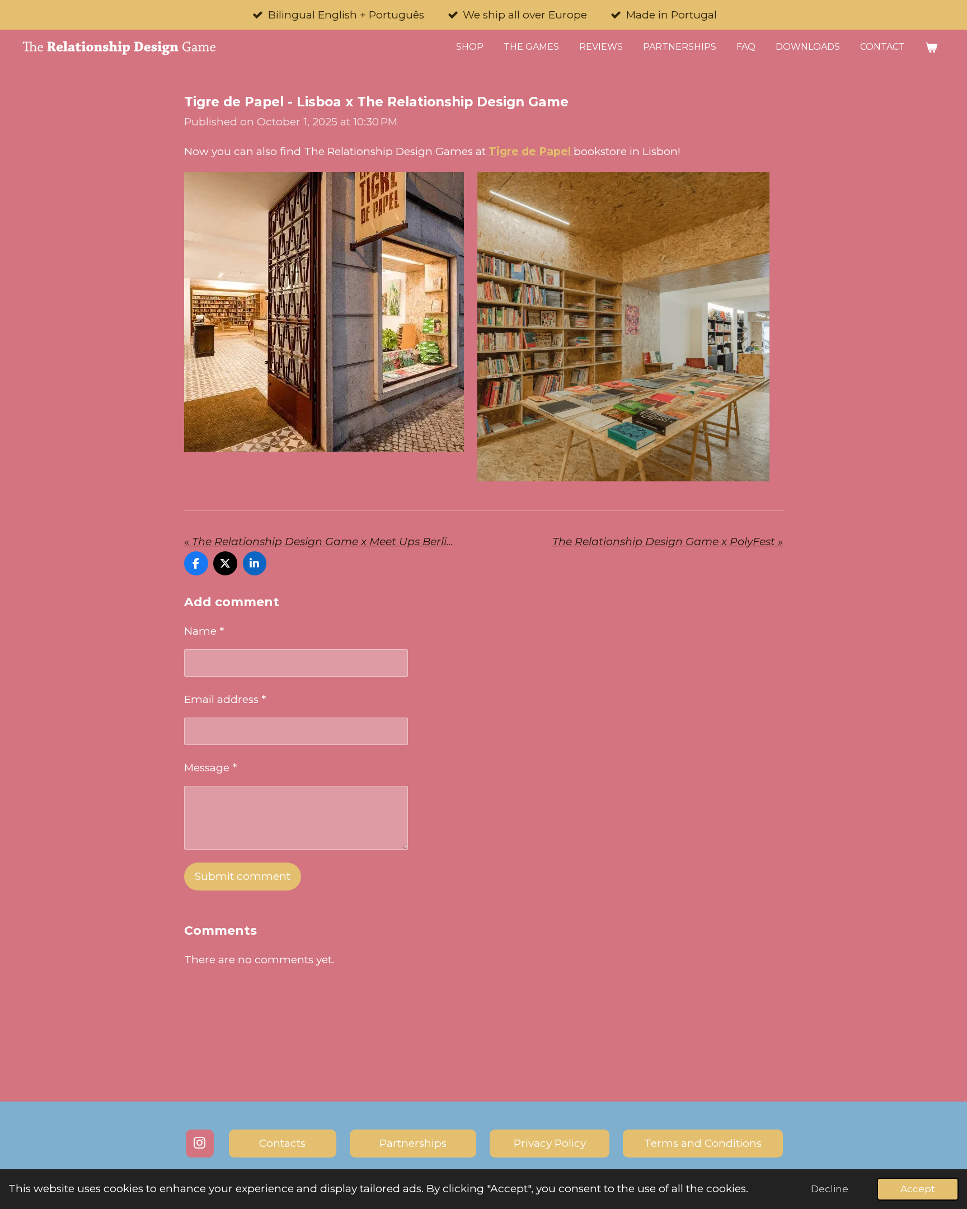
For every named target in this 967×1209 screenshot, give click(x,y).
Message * (210, 767)
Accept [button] (917, 1188)
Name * (204, 631)
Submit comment (242, 876)
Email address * (225, 699)
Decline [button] (829, 1188)
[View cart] (931, 47)
